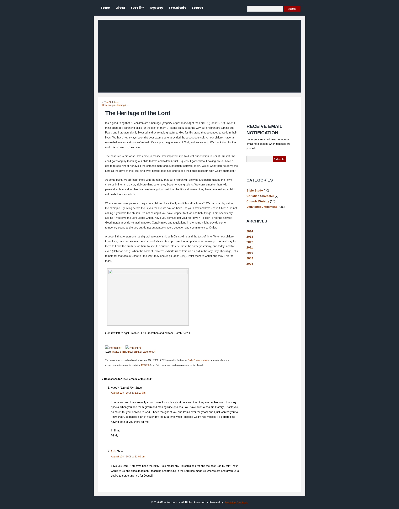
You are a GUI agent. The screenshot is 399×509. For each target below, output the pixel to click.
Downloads (177, 8)
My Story (156, 8)
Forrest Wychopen (143, 352)
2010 (249, 252)
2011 (249, 247)
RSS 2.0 (145, 365)
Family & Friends (121, 352)
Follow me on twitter (261, 113)
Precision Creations (236, 502)
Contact (197, 8)
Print (138, 347)
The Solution (111, 102)
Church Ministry (257, 201)
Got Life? (137, 8)
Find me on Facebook (261, 103)
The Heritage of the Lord (137, 113)
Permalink (115, 347)
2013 (249, 236)
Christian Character (260, 196)
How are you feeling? (114, 105)
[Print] (130, 347)
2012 (249, 242)
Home (105, 8)
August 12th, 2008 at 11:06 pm (128, 456)
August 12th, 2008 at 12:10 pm (128, 392)
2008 (249, 263)
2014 (249, 231)
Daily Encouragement (198, 360)
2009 (249, 258)
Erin (113, 451)
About (120, 8)
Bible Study (254, 190)
